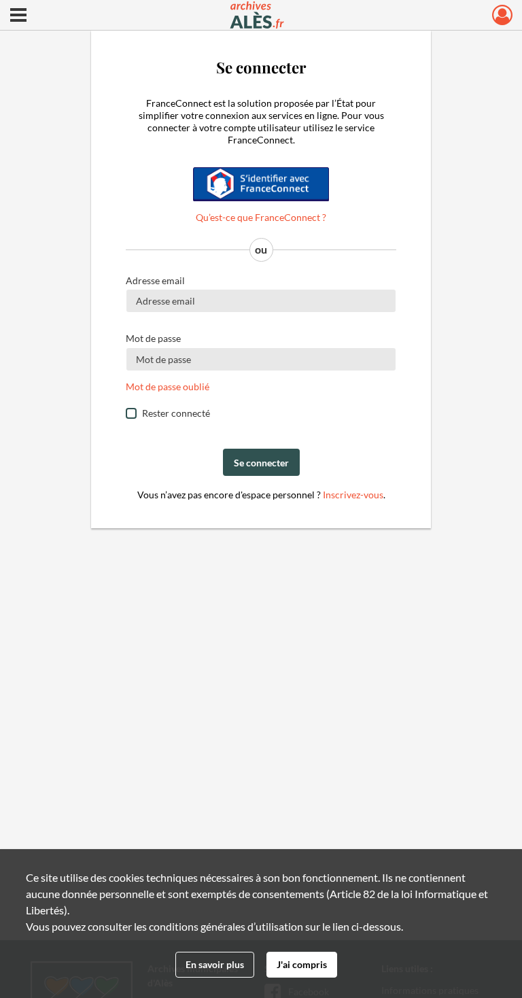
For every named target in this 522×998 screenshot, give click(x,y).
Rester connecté (176, 413)
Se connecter (261, 462)
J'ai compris (302, 964)
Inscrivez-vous (353, 494)
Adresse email (155, 280)
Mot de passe (153, 338)
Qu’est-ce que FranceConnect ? (261, 217)
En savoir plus (215, 964)
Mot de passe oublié (167, 386)
